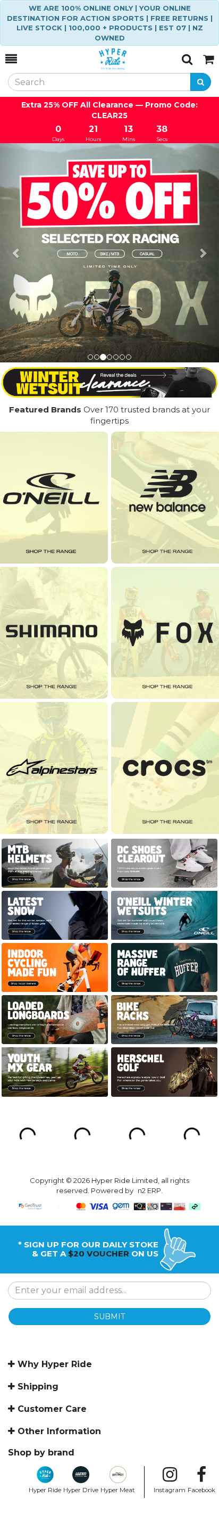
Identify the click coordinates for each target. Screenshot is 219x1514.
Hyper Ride (45, 1490)
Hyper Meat (117, 1490)
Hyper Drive (80, 1490)
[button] (16, 252)
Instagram (170, 1490)
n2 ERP (149, 1190)
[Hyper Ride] (99, 59)
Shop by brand (41, 1452)
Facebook (201, 1490)
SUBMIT (109, 1316)
